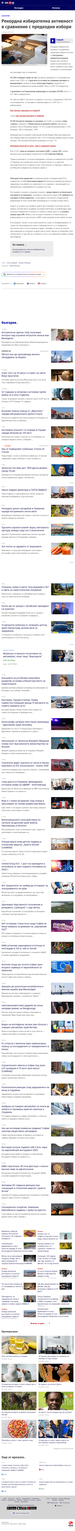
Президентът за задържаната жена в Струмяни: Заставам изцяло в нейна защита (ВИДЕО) (15, 1300)
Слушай (59, 40)
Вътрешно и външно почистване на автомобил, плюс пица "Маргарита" (22, 655)
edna (42, 1469)
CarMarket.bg (35, 1498)
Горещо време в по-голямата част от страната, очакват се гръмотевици (46, 1247)
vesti (5, 1491)
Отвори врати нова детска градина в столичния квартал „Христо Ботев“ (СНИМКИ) (21, 844)
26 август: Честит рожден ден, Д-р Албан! (55, 1412)
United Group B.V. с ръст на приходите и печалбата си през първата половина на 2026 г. (24, 866)
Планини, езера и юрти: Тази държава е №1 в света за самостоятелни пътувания (25, 588)
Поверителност (54, 1502)
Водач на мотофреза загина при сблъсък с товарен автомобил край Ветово (25, 1026)
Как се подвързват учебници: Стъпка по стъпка (23, 450)
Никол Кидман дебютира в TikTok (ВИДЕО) (24, 490)
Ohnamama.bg (11, 1500)
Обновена (40, 1231)
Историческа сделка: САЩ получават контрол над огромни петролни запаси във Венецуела (25, 335)
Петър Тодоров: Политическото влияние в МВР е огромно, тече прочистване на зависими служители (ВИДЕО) (53, 1301)
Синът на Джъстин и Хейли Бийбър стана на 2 (55, 1465)
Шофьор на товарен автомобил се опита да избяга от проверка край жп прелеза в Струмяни (25, 1109)
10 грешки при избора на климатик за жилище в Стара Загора (53, 1357)
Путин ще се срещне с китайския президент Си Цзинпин (25, 607)
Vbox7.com (11, 1498)
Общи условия (22, 1524)
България (9, 323)
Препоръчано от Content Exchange (62, 1448)
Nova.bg (17, 1501)
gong (42, 1489)
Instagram (43, 283)
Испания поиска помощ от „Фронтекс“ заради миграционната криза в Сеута (22, 412)
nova (5, 1474)
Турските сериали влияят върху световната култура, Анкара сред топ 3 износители (25, 529)
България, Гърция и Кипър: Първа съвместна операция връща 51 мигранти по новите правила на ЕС (25, 703)
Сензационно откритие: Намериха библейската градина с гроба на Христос (24, 1208)
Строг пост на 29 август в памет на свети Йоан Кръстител (24, 374)
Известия (59, 1505)
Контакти (54, 1500)
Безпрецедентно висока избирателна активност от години (28, 250)
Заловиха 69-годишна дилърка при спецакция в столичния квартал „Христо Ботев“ (24, 1188)
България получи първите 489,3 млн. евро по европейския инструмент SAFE (24, 1149)
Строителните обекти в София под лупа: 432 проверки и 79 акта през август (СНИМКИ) (23, 1068)
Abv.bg (5, 1498)
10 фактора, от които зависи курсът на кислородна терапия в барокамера (53, 1441)
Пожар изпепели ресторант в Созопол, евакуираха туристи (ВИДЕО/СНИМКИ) (11, 1275)
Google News (20, 283)
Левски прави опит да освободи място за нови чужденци (56, 1483)
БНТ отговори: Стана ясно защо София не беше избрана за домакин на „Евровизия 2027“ (24, 926)
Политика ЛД (66, 1502)
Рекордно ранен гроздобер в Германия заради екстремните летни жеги (23, 510)
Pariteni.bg (26, 1500)
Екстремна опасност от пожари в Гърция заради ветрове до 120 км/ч (24, 431)
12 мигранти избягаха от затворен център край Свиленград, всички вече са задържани (24, 628)
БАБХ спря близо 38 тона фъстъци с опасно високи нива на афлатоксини (25, 1168)
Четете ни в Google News (22, 1513)
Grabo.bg (19, 1500)
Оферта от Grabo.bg (6, 650)
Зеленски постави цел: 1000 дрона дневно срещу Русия (24, 469)
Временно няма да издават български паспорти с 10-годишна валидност (11, 1235)
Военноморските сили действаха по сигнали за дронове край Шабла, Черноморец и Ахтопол (21, 822)
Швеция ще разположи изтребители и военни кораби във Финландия (22, 988)
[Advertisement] (37, 302)
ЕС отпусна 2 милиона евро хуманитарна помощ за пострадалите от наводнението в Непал (25, 1046)
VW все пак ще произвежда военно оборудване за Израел (21, 356)
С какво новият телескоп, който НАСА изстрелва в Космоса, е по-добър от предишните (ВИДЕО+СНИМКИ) (15, 1467)
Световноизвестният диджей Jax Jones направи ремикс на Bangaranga (22, 1007)
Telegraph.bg (24, 1501)
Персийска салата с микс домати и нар (17, 1440)
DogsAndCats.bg (26, 1498)
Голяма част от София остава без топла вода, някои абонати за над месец (48, 1237)
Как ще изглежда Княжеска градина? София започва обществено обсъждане (25, 1130)
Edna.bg (33, 1500)
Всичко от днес (38, 1323)
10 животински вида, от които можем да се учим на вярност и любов (19, 1385)
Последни (18, 8)
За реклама (54, 1498)
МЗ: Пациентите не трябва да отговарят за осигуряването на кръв (25, 887)
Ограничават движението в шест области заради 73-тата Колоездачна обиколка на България (17, 1247)
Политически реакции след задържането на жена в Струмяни (25, 1089)
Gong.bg (18, 1498)
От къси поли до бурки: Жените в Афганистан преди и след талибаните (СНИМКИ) (47, 1275)
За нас (48, 1498)
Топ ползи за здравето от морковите (22, 546)
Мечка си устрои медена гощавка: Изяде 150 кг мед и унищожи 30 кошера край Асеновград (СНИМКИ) (17, 1260)
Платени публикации (64, 1498)
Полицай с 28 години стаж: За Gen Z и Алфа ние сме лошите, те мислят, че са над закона (48, 1260)
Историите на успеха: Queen (50, 1384)
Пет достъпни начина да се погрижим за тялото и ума (12, 1286)
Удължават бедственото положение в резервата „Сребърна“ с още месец (22, 906)
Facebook (32, 283)
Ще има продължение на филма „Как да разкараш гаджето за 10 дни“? (48, 1287)
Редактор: (5, 266)
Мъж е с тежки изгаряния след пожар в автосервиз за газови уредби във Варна (23, 802)
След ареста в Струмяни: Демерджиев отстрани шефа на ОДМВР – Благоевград (24, 783)
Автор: (4, 263)
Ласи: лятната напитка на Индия (14, 1356)
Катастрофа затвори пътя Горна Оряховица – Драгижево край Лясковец (25, 723)
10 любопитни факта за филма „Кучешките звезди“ (19, 1413)
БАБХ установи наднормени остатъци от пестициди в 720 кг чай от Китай (23, 947)
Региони (56, 8)
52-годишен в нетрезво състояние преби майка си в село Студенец (24, 393)
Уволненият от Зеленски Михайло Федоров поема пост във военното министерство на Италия (25, 744)
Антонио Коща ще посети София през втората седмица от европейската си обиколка (22, 967)
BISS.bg (4, 1500)
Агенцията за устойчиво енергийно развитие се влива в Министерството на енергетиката (23, 681)
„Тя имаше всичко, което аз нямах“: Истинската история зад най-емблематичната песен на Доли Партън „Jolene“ (19, 1484)
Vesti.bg (38, 1500)
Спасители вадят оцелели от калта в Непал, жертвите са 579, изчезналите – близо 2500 (25, 764)
